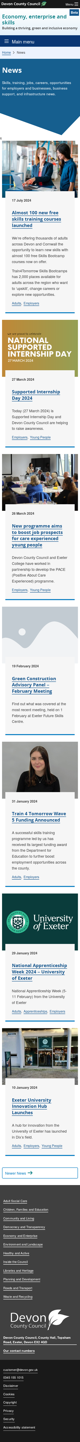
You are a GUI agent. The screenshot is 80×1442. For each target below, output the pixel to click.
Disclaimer (10, 1385)
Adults (16, 303)
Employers (31, 303)
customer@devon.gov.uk (20, 1369)
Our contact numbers (19, 1350)
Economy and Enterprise (20, 1235)
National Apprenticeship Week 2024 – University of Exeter (39, 971)
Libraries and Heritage (18, 1270)
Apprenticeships (35, 1011)
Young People (40, 437)
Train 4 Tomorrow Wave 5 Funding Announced (39, 816)
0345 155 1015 (13, 1378)
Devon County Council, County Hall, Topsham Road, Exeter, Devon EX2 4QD (37, 1339)
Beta (74, 12)
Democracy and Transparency (24, 1227)
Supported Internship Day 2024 (36, 394)
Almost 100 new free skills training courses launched (36, 218)
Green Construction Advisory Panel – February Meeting (34, 684)
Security (9, 1419)
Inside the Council (15, 1261)
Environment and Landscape (23, 1244)
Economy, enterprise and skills (40, 22)
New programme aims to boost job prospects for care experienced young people (37, 535)
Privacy (8, 1410)
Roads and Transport (17, 1288)
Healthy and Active (16, 1253)
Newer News (15, 1173)
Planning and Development (21, 1279)
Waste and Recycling (17, 1296)
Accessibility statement (19, 1427)
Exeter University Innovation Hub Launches (31, 1106)
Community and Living (18, 1218)
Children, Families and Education (25, 1209)
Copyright (10, 1402)
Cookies (9, 1394)
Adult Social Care (15, 1201)
